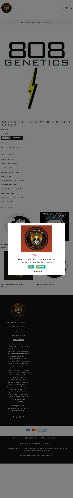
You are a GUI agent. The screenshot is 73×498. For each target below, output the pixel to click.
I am (30, 267)
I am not (40, 267)
